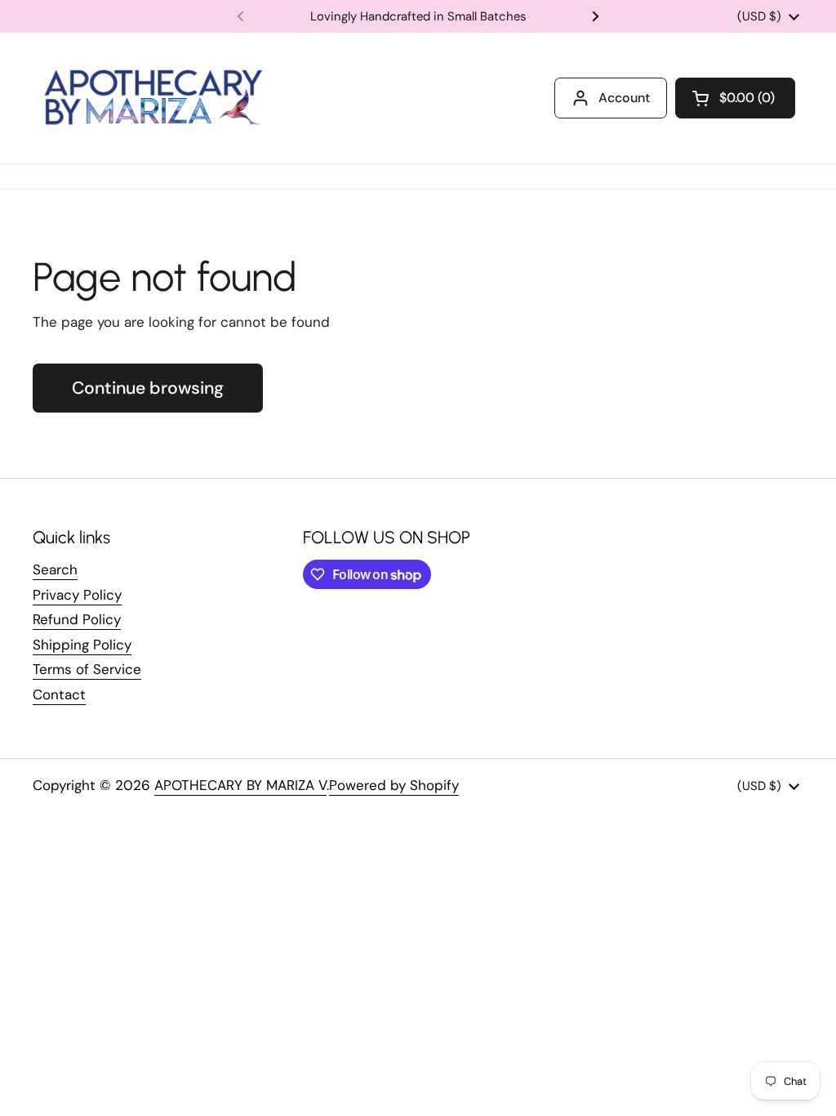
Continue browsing (148, 388)
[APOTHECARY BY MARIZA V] (152, 98)
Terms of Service (87, 669)
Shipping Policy (82, 645)
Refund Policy (77, 619)
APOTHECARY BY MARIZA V (240, 785)
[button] (735, 98)
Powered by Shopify (394, 785)
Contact (59, 694)
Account (624, 97)
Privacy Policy (77, 595)
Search (55, 569)
